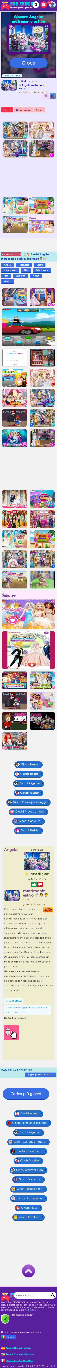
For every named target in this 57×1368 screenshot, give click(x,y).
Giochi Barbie (29, 830)
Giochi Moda (29, 1207)
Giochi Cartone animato (29, 1141)
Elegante (20, 276)
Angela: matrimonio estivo (19, 1360)
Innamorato (10, 270)
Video (39, 110)
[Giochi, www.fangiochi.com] (18, 5)
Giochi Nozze (29, 764)
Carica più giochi (26, 1094)
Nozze (36, 276)
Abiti (26, 270)
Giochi (7, 110)
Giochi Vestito (29, 792)
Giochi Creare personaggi (29, 802)
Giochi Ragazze (30, 783)
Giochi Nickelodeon (29, 1188)
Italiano (11, 1337)
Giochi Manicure (29, 821)
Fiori (6, 276)
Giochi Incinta (29, 773)
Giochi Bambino (29, 1217)
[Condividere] (53, 96)
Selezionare (42, 270)
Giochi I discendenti (29, 1151)
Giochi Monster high (29, 1170)
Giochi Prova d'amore (30, 811)
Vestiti (40, 265)
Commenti (24, 110)
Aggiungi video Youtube (40, 1074)
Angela (8, 265)
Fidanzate (24, 265)
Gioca (28, 63)
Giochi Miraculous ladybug (29, 1122)
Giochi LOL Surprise (30, 1198)
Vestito (7, 281)
